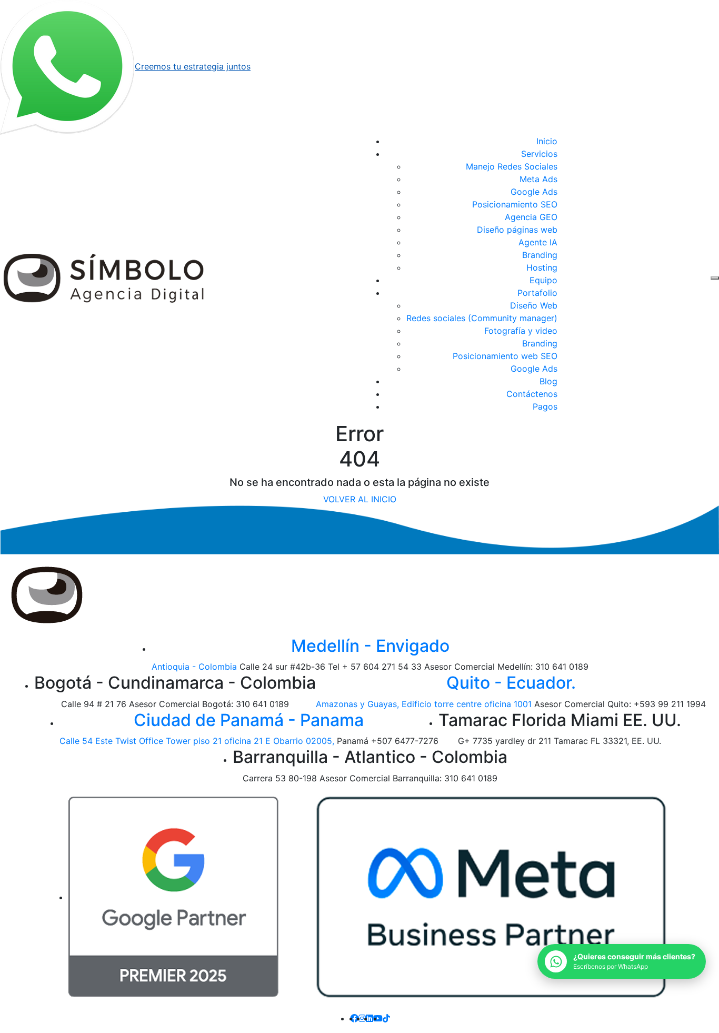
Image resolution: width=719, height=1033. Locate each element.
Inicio (546, 141)
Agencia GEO (531, 217)
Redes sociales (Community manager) (481, 318)
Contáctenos (531, 394)
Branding (539, 255)
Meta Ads (538, 179)
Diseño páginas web (517, 229)
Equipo (543, 280)
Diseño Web (533, 305)
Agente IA (537, 242)
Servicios (539, 153)
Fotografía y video (520, 330)
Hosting (541, 267)
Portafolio (537, 292)
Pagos (545, 406)
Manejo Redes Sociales (511, 166)
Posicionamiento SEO (514, 204)
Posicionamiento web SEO (505, 356)
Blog (548, 381)
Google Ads (534, 191)
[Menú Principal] (715, 278)
